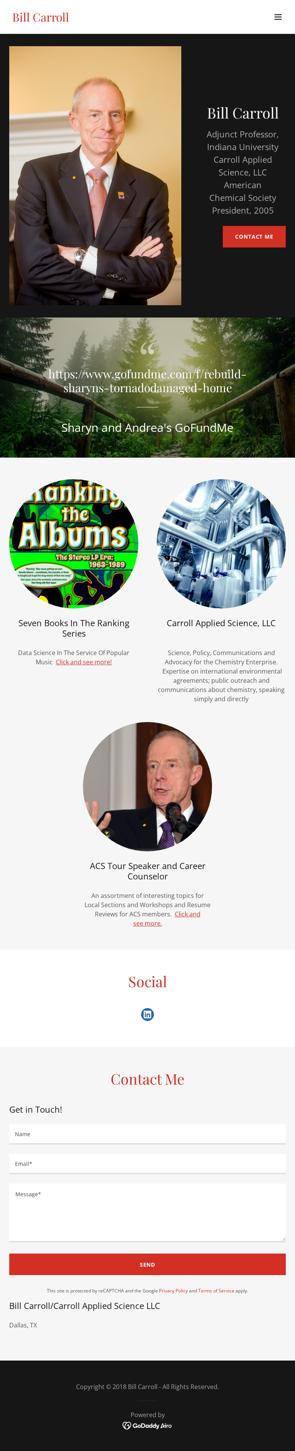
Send (148, 1264)
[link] (40, 19)
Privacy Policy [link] (173, 1290)
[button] (278, 17)
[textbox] (147, 1134)
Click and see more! (84, 662)
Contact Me (254, 236)
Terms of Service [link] (216, 1290)
